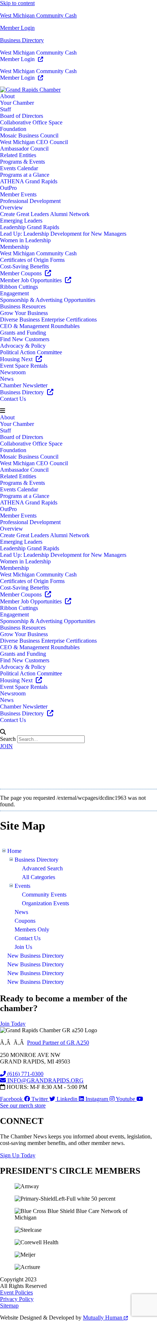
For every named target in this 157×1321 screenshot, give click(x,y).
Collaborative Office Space (31, 122)
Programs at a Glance (24, 175)
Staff (5, 109)
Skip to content (17, 3)
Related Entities (18, 155)
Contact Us (13, 399)
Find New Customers (24, 339)
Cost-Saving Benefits (24, 266)
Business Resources (23, 306)
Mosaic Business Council (29, 135)
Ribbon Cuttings (19, 287)
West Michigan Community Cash (38, 15)
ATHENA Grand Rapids (28, 181)
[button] (78, 411)
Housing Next (17, 359)
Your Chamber (17, 103)
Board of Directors (21, 116)
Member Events (18, 194)
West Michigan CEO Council (34, 142)
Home (14, 851)
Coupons (25, 921)
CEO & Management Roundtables (40, 326)
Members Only (32, 929)
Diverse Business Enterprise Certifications (48, 319)
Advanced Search (42, 868)
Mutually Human (103, 1317)
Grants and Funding (23, 333)
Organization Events (45, 903)
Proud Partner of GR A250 (58, 1042)
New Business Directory (35, 956)
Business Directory (22, 40)
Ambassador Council (24, 148)
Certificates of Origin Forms (32, 260)
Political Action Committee (31, 352)
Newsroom (13, 372)
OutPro (8, 188)
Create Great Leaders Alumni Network (44, 214)
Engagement (14, 293)
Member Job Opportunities (31, 280)
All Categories (38, 877)
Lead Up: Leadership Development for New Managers (63, 234)
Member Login (17, 28)
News (7, 379)
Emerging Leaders (21, 220)
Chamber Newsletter (23, 385)
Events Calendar (19, 168)
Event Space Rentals (23, 366)
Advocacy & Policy (23, 346)
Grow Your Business (24, 313)
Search (8, 739)
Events (22, 886)
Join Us (23, 947)
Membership (14, 247)
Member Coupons (21, 273)
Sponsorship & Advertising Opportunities (47, 300)
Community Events (44, 894)
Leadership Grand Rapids (29, 227)
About (7, 96)
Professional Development (30, 201)
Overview (11, 207)
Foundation (13, 129)
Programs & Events (22, 162)
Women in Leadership (25, 240)
